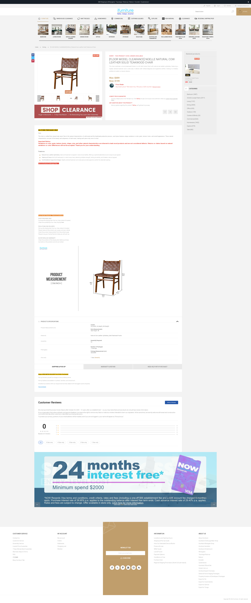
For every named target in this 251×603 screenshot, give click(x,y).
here (62, 222)
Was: (111, 78)
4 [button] (125, 505)
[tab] (59, 366)
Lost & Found (158, 552)
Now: (111, 81)
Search (232, 11)
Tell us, (134, 105)
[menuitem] (34, 538)
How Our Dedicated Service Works (164, 543)
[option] (45, 98)
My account (61, 538)
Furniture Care (158, 560)
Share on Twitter (32, 57)
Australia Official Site (205, 565)
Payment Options (159, 554)
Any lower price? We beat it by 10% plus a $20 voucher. (138, 87)
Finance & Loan (158, 546)
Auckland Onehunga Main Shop (208, 541)
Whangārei (202, 552)
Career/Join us (203, 568)
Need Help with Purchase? (157, 366)
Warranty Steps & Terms (20, 552)
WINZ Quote (157, 549)
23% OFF (96, 55)
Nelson (201, 557)
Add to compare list (170, 112)
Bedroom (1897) (192, 94)
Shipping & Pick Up (59, 366)
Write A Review (171, 402)
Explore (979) (191, 126)
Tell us (138, 98)
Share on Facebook (32, 54)
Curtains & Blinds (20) (193, 115)
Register (208, 5)
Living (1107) (191, 101)
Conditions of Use (159, 557)
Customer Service (18, 541)
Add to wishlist (165, 112)
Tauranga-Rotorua (204, 554)
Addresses (60, 543)
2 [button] (118, 505)
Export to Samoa (204, 584)
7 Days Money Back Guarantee (22, 549)
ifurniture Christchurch (205, 549)
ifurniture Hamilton (204, 546)
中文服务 (15, 557)
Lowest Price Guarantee (20, 546)
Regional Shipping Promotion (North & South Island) (170, 562)
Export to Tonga (204, 587)
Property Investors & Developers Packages (212, 576)
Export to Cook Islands (206, 582)
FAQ (14, 554)
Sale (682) (190, 129)
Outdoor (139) (191, 112)
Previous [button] (39, 98)
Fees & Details (42, 387)
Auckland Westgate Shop (206, 543)
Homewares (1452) (193, 122)
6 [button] (132, 505)
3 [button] (122, 505)
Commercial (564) (192, 119)
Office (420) (190, 108)
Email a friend (175, 112)
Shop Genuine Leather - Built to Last (123, 2)
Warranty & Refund (108, 366)
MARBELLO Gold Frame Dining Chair (191, 79)
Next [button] (97, 98)
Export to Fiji (202, 579)
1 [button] (115, 505)
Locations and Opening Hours (163, 538)
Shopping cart (61, 546)
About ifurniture (203, 538)
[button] (210, 31)
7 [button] (135, 505)
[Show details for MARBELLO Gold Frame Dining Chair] (192, 69)
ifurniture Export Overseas (207, 571)
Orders (59, 541)
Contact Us (16, 538)
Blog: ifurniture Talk (19, 560)
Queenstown (202, 562)
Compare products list (243, 5)
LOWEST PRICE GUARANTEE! (117, 96)
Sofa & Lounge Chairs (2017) (196, 98)
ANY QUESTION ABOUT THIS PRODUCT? (120, 103)
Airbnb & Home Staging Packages (209, 573)
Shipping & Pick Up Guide (161, 541)
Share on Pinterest (32, 60)
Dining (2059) (191, 105)
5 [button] (128, 505)
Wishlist (59, 549)
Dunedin (201, 560)
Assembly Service (18, 543)
